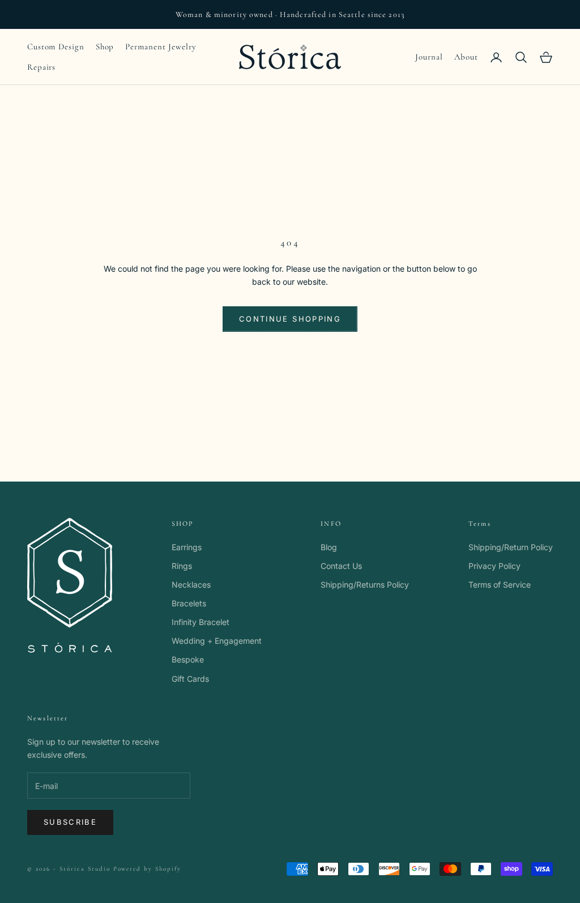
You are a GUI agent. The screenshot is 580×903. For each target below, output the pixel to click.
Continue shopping (290, 318)
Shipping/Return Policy (510, 547)
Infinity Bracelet (200, 622)
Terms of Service (499, 584)
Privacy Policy (494, 566)
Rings (182, 566)
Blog (329, 547)
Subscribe (70, 821)
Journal (428, 57)
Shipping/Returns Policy (365, 584)
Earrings (187, 547)
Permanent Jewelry (160, 46)
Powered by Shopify (147, 868)
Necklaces (191, 584)
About (466, 57)
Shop (105, 46)
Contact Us (341, 566)
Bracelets (189, 603)
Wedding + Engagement (217, 640)
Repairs (41, 67)
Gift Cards (190, 678)
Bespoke (188, 659)
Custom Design (55, 46)
